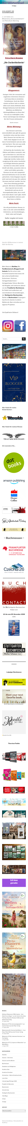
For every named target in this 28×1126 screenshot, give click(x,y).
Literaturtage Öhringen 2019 (9, 1081)
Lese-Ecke (5, 1078)
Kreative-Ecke (5, 1069)
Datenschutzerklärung (7, 1120)
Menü (14, 5)
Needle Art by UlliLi (6, 735)
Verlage (4, 1101)
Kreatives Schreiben (7, 1072)
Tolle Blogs (5, 1096)
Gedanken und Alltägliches (9, 1066)
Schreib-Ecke (5, 1090)
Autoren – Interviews (7, 1057)
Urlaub (4, 1098)
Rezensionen (5, 1087)
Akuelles (4, 1054)
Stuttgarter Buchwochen (8, 1093)
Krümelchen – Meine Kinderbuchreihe (12, 1075)
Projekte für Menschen (8, 1084)
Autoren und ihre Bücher (8, 1060)
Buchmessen (5, 1063)
